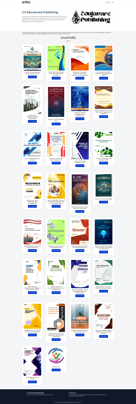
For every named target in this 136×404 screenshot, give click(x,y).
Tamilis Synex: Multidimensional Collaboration (32, 117)
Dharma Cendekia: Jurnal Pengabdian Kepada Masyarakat (80, 291)
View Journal (32, 77)
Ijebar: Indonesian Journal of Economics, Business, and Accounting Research (56, 201)
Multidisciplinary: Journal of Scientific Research (32, 246)
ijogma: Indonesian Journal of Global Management (80, 246)
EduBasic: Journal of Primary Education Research (79, 331)
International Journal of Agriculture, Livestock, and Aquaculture (56, 335)
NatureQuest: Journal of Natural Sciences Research (103, 287)
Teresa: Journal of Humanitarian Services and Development (56, 288)
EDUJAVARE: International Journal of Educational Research (56, 73)
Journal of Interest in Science (32, 378)
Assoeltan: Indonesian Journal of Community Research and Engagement (79, 73)
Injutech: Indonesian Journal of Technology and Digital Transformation (103, 247)
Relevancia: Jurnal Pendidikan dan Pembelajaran (32, 201)
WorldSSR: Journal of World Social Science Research (32, 331)
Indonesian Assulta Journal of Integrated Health (56, 246)
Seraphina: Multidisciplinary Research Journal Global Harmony (103, 332)
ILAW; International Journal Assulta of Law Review (80, 207)
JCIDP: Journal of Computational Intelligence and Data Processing (32, 288)
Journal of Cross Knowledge (103, 199)
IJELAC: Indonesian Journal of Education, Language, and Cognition (103, 112)
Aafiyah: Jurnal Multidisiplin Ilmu (56, 120)
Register (108, 2)
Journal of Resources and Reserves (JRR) (103, 159)
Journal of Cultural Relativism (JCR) (80, 161)
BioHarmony (56, 367)
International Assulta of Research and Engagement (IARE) (103, 73)
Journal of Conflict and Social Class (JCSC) (56, 159)
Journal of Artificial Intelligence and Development (80, 114)
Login (112, 2)
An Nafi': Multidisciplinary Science (32, 159)
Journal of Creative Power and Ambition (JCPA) (32, 73)
